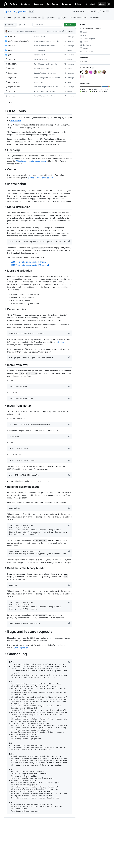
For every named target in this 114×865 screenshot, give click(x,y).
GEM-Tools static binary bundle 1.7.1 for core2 (30, 265)
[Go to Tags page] (24, 24)
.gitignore (11, 59)
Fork (92, 11)
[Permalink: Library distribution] (5, 270)
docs (10, 50)
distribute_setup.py (15, 82)
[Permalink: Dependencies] (5, 309)
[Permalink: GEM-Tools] (5, 111)
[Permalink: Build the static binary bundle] (5, 568)
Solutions (25, 4)
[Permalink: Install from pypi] (5, 365)
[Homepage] (5, 4)
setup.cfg (11, 91)
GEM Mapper (15, 120)
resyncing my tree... (41, 59)
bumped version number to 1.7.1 (45, 68)
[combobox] (48, 24)
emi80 (10, 31)
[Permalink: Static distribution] (5, 206)
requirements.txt (14, 87)
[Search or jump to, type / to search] (86, 4)
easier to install (39, 36)
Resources (38, 4)
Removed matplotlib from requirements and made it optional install (58, 87)
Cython (61, 342)
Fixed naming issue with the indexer (47, 78)
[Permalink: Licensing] (5, 150)
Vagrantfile (12, 78)
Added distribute (40, 82)
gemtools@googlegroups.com (40, 178)
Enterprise (66, 4)
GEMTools (11, 36)
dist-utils (11, 46)
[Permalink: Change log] (5, 654)
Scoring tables (39, 50)
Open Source (52, 4)
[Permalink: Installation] (5, 184)
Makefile (11, 68)
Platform (13, 4)
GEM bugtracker (21, 648)
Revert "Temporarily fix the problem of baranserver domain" (56, 96)
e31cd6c (49, 31)
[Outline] (73, 102)
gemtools (11, 11)
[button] (69, 241)
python (10, 55)
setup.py (11, 96)
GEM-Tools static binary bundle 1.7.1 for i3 (28, 262)
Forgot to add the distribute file (45, 64)
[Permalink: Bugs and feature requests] (5, 631)
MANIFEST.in (13, 64)
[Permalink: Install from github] (5, 405)
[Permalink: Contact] (5, 169)
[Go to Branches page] (20, 24)
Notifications (80, 11)
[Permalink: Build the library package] (5, 486)
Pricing (78, 4)
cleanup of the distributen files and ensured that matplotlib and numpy (60, 46)
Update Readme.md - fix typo (25, 31)
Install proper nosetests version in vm (47, 41)
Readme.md (12, 73)
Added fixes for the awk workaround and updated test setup (56, 91)
